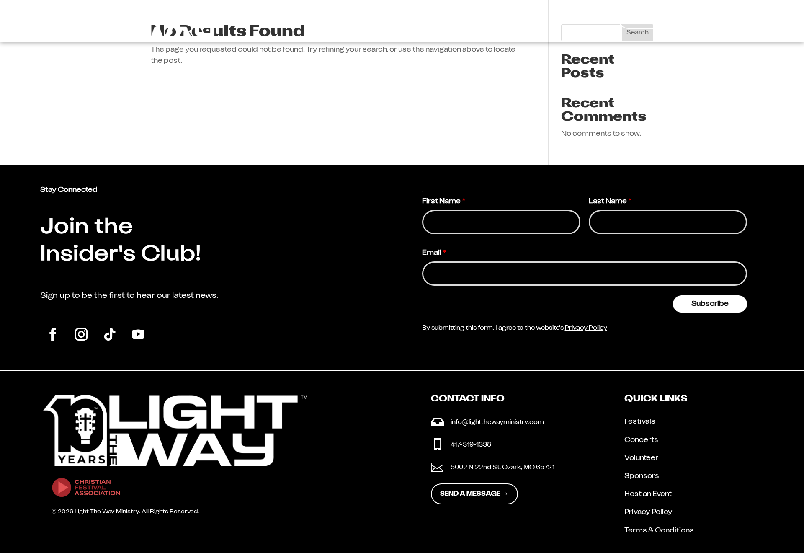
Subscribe (710, 304)
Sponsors (641, 476)
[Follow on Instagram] (81, 334)
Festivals (639, 422)
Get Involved (484, 20)
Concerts (641, 440)
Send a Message (470, 494)
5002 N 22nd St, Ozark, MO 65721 (502, 467)
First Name (444, 201)
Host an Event (648, 494)
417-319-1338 (471, 445)
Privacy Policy (586, 328)
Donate (674, 18)
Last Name (610, 201)
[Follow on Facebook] (52, 334)
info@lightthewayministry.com (497, 422)
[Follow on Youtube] (138, 334)
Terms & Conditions (659, 531)
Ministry (414, 20)
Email (434, 253)
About (358, 20)
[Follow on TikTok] (109, 334)
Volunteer (641, 458)
